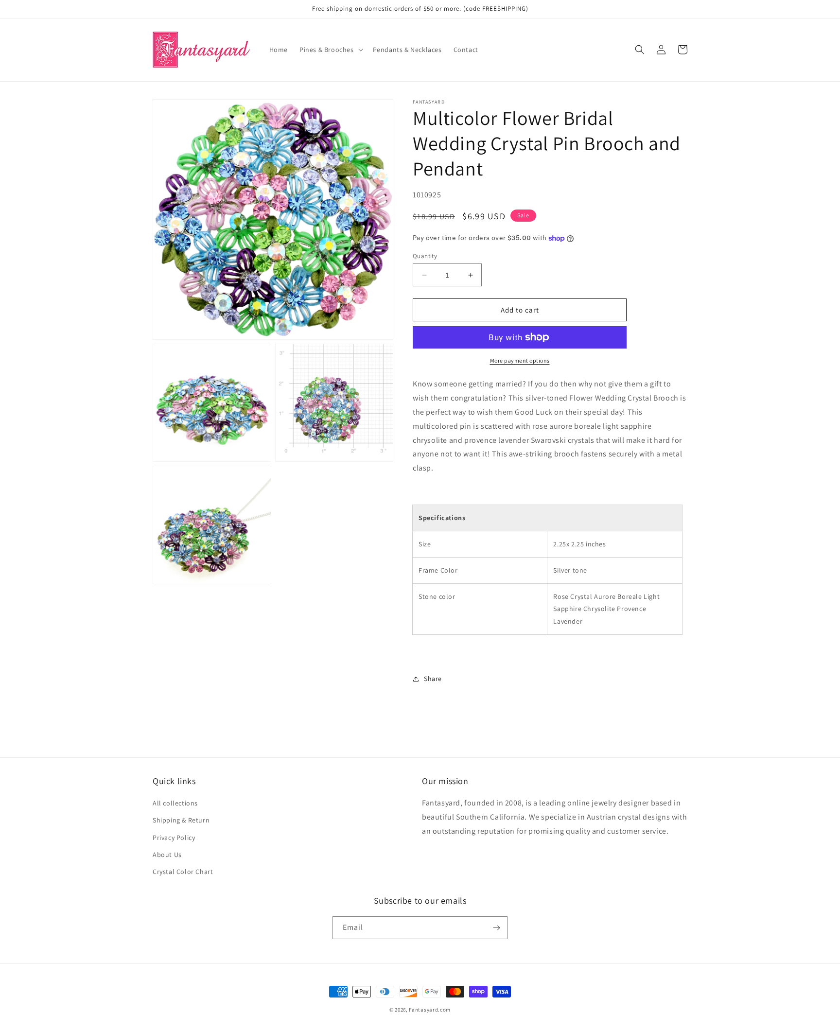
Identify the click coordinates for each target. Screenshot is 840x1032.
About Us (167, 854)
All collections (175, 803)
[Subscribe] (496, 927)
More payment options (520, 360)
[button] (330, 49)
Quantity (425, 256)
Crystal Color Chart (183, 871)
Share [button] (433, 678)
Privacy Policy (174, 837)
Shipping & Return (181, 820)
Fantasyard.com (430, 1009)
